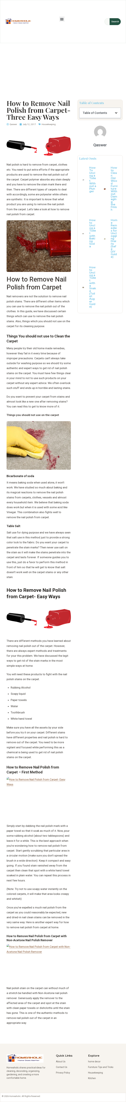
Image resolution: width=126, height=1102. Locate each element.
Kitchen (92, 1078)
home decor (94, 1061)
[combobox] (107, 21)
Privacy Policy (63, 1072)
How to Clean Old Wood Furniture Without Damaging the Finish (114, 188)
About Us (60, 1061)
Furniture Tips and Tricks (100, 1067)
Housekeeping (49, 124)
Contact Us (61, 1067)
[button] (62, 19)
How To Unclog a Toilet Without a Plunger (92, 179)
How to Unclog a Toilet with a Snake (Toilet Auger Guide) (92, 287)
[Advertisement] (63, 68)
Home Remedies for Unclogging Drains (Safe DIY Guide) (114, 238)
